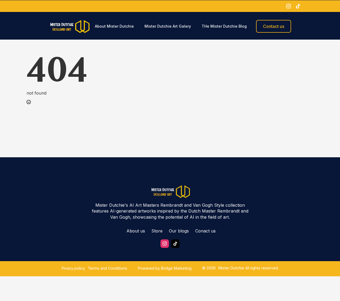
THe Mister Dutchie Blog (224, 26)
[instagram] (288, 6)
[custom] (298, 6)
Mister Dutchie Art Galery (167, 26)
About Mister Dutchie (114, 26)
